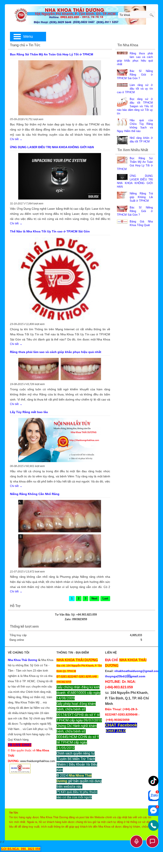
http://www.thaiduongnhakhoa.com (49, 462)
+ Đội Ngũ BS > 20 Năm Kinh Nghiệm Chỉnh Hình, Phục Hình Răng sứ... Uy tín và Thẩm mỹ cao (79, 424)
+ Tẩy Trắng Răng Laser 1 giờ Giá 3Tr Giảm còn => (47, 403)
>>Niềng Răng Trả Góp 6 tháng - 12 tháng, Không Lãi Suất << (59, 445)
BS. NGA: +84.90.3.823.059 (44, 459)
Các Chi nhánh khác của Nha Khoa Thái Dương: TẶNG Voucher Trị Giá (45, 432)
